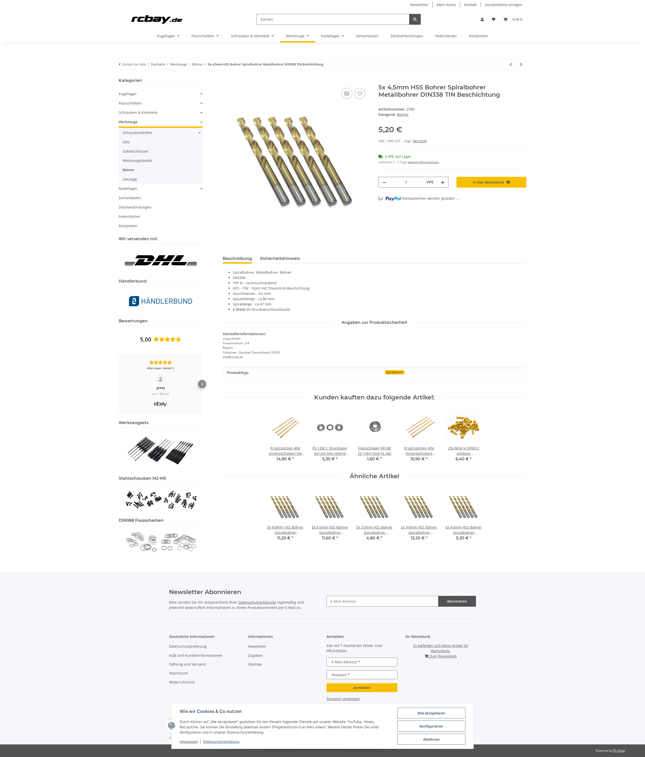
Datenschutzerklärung (221, 741)
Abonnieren (457, 601)
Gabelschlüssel (135, 151)
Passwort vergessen (343, 698)
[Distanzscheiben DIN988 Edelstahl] (160, 541)
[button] (482, 19)
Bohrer (403, 114)
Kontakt (470, 4)
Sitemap (255, 664)
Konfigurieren (431, 726)
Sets (126, 142)
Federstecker (129, 216)
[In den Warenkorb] (227, 81)
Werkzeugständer (137, 160)
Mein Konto (446, 4)
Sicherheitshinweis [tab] (280, 258)
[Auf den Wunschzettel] (359, 93)
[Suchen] (415, 19)
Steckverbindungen (135, 207)
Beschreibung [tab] (237, 258)
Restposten (128, 225)
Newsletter (419, 4)
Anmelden (362, 687)
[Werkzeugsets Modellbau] (160, 450)
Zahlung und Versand (187, 664)
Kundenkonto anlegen (503, 4)
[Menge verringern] (384, 182)
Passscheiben (130, 103)
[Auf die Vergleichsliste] (346, 93)
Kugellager (128, 93)
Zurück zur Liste (134, 64)
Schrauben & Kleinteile (138, 112)
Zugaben (255, 655)
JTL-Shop (619, 750)
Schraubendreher (138, 132)
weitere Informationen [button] (423, 162)
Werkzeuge (128, 121)
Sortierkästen (130, 197)
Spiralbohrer (394, 372)
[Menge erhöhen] (442, 182)
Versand (420, 141)
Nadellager (128, 188)
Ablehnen (431, 739)
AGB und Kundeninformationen (195, 655)
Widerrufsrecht (182, 682)
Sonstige (130, 179)
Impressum (189, 741)
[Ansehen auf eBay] (160, 379)
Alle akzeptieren (431, 713)
